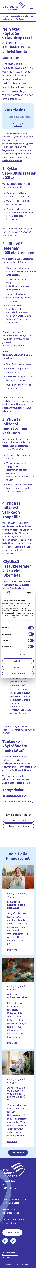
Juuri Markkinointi (21, 1264)
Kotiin (16, 57)
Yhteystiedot (12, 1232)
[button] (18, 820)
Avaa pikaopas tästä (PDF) (15, 782)
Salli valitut (18, 667)
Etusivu (6, 16)
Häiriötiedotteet (10, 1212)
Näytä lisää (18, 125)
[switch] (31, 634)
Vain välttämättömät (18, 673)
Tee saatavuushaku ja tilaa (15, 1199)
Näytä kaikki (18, 1152)
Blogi (13, 16)
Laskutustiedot (9, 1223)
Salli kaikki (18, 661)
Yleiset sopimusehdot (13, 1219)
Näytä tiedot (25, 655)
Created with (17, 832)
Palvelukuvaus (9, 1209)
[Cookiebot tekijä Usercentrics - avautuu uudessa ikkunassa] (25, 593)
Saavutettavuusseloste (10, 1255)
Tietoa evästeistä (8, 1257)
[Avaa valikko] (31, 7)
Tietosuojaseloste (8, 1252)
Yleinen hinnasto (10, 1202)
